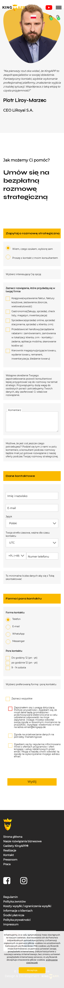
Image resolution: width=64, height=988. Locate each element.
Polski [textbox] (34, 17)
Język (9, 516)
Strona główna (12, 836)
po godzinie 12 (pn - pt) (24, 662)
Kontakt (8, 855)
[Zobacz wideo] (49, 7)
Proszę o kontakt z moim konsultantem (35, 257)
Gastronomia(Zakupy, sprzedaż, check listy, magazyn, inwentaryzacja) (33, 313)
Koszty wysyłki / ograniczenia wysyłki (27, 906)
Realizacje (9, 850)
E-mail (11, 508)
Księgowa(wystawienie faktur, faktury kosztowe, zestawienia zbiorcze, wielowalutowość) (32, 302)
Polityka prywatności (17, 919)
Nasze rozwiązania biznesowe (22, 841)
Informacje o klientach (18, 910)
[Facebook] (7, 882)
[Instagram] (24, 882)
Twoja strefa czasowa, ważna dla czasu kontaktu (28, 534)
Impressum (11, 924)
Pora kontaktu (14, 650)
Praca (7, 864)
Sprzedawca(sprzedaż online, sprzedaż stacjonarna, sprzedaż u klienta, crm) (33, 322)
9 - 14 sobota (18, 667)
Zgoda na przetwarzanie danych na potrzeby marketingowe (34, 735)
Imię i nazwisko (17, 496)
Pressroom (10, 859)
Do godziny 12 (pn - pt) (24, 657)
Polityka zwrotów (14, 901)
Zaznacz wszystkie (21, 698)
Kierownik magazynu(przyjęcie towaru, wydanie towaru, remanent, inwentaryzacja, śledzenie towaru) (33, 354)
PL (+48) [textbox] (14, 556)
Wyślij (32, 781)
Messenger (18, 641)
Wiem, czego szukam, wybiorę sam (32, 248)
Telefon (16, 619)
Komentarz (14, 410)
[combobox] (33, 16)
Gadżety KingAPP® (15, 845)
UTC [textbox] (12, 542)
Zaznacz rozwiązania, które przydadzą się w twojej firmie (30, 290)
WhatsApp (18, 633)
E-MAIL (16, 626)
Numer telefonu (36, 556)
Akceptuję (32, 970)
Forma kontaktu (15, 612)
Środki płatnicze (13, 915)
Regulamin (10, 897)
